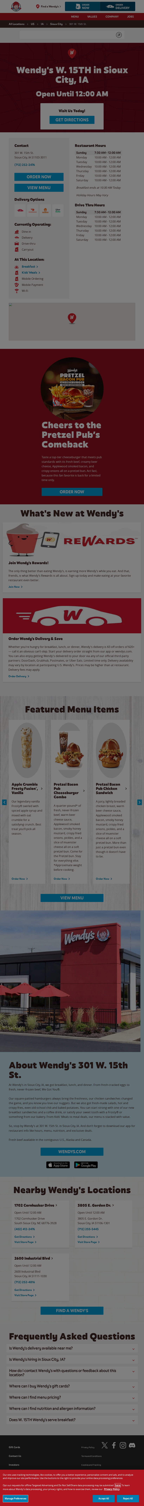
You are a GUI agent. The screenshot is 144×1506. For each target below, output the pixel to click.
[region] (72, 1488)
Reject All (128, 1498)
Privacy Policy (112, 1489)
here (117, 1485)
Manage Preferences (15, 1498)
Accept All (104, 1498)
